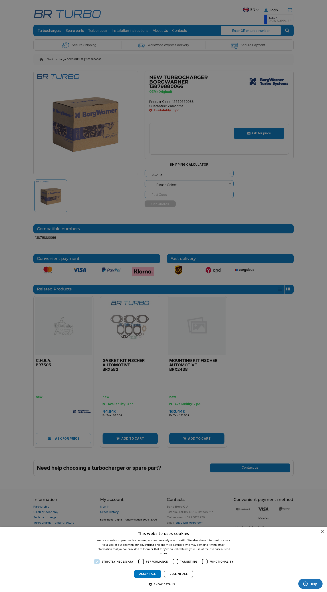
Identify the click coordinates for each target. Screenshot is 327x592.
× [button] (322, 531)
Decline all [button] (179, 574)
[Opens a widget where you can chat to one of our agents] (310, 584)
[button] (163, 584)
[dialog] (163, 559)
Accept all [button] (147, 574)
